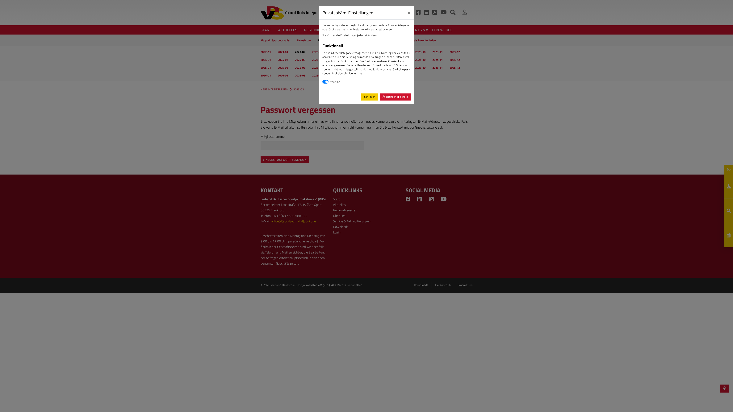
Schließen (369, 97)
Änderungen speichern (395, 97)
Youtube (335, 82)
